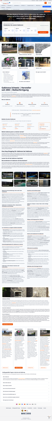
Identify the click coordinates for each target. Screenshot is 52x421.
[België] (4, 3)
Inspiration (3, 7)
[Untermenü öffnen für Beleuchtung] (41, 5)
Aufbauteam (44, 0)
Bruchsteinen (42, 350)
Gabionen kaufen (23, 137)
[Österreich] (7, 3)
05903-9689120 (37, 16)
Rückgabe (37, 0)
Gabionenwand (12, 140)
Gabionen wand (5, 367)
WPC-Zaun (23, 5)
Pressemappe (40, 408)
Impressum (50, 0)
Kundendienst (30, 408)
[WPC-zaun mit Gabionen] (32, 175)
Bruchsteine (9, 5)
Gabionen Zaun (43, 367)
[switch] (49, 417)
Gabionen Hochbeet (18, 340)
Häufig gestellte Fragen (16, 408)
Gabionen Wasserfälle (7, 349)
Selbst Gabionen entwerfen (7, 324)
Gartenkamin (4, 343)
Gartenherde (46, 153)
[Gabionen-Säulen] (7, 183)
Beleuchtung (38, 5)
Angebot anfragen (47, 11)
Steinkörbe (3, 5)
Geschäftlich (40, 0)
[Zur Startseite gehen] (5, 2)
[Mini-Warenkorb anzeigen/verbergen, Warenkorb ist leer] (50, 3)
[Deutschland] (5, 3)
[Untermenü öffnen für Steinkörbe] (6, 5)
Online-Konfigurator (21, 378)
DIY (47, 0)
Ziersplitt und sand (30, 5)
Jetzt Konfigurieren (43, 32)
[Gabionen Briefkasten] (44, 183)
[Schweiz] (6, 3)
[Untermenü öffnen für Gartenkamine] (20, 5)
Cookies (44, 408)
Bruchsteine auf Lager (28, 164)
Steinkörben (14, 302)
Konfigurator (21, 135)
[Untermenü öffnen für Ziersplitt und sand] (34, 5)
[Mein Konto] (49, 3)
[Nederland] (3, 3)
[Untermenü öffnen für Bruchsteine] (12, 5)
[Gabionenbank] (20, 183)
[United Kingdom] (8, 3)
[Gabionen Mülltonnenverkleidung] (32, 183)
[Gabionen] (7, 175)
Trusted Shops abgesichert (36, 110)
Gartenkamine (16, 5)
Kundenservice (33, 0)
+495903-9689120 (6, 0)
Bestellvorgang (8, 408)
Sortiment (32, 18)
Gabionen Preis (30, 367)
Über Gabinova (23, 408)
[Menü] (50, 415)
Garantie (35, 408)
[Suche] (46, 3)
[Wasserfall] (44, 175)
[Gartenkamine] (20, 175)
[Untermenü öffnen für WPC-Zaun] (26, 5)
